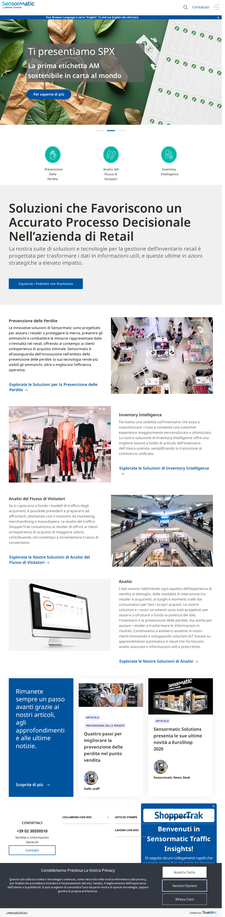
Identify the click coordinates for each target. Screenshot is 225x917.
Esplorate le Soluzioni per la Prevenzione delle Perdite (53, 387)
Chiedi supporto (179, 817)
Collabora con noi (77, 817)
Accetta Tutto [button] (184, 872)
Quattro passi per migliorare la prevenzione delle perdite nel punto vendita (103, 747)
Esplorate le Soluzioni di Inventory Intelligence (164, 468)
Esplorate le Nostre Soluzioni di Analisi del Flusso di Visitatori (49, 559)
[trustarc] (209, 913)
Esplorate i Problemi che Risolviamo (46, 284)
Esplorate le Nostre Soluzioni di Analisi (156, 661)
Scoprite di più (29, 784)
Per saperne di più (34, 94)
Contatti (32, 850)
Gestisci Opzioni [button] (184, 885)
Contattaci (200, 7)
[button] (9, 72)
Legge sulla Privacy (17, 912)
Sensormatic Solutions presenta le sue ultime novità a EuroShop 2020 (178, 739)
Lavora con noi (127, 830)
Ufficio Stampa (126, 817)
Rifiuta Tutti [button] (184, 899)
